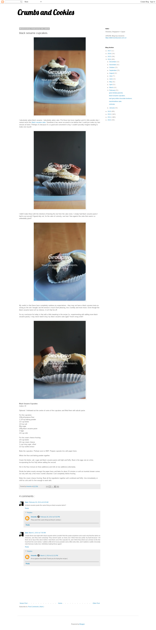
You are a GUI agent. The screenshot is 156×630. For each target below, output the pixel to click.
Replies (29, 513)
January (112, 108)
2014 (109, 59)
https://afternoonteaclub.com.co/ (115, 38)
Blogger (82, 624)
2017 (109, 51)
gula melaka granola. (116, 93)
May (110, 82)
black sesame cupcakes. (117, 96)
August (111, 73)
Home (60, 603)
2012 (109, 114)
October (112, 67)
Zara (26, 502)
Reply (27, 508)
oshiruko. (112, 104)
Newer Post (23, 603)
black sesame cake (39, 122)
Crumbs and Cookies (46, 12)
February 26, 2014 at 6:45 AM (38, 502)
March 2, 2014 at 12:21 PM (49, 555)
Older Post (96, 603)
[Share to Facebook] (55, 486)
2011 (109, 117)
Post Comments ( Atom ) (36, 607)
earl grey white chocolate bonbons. (120, 98)
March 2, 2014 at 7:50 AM (37, 533)
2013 (109, 111)
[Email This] (47, 486)
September (113, 70)
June (111, 79)
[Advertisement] (123, 140)
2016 (109, 53)
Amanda (34, 517)
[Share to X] (52, 486)
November (113, 65)
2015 (109, 56)
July (110, 76)
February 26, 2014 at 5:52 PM (50, 517)
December (113, 62)
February (112, 90)
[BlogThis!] (50, 486)
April (111, 84)
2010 (109, 120)
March (111, 87)
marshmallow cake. (115, 101)
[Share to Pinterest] (58, 486)
